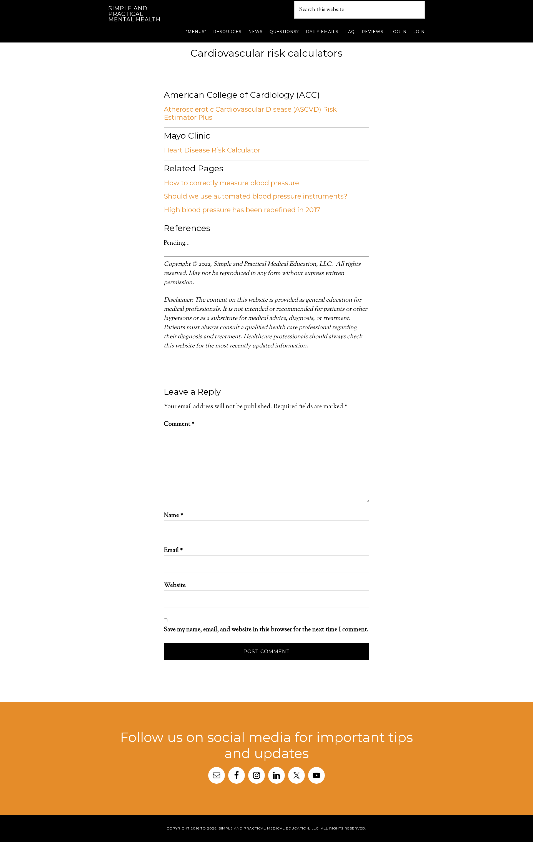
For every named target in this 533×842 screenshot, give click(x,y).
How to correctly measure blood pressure (231, 183)
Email (173, 550)
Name (173, 515)
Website (175, 585)
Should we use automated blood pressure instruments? (256, 196)
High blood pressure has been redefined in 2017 (242, 210)
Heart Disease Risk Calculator (212, 150)
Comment (179, 424)
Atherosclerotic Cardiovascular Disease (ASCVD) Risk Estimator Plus (250, 113)
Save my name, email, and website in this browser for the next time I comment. (266, 629)
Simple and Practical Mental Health (134, 14)
